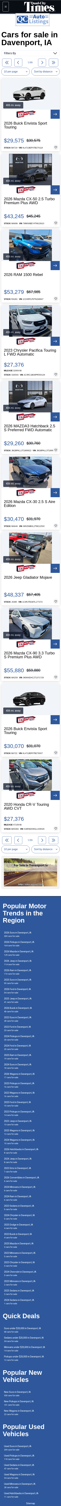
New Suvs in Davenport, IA (17, 1394)
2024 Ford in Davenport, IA (17, 1047)
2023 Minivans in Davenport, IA (19, 1255)
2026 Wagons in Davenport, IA (19, 1076)
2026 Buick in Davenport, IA (18, 1010)
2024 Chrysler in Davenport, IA (19, 1217)
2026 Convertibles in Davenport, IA (21, 1179)
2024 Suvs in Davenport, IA (17, 1066)
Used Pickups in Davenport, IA (19, 1457)
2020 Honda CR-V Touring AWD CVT (26, 806)
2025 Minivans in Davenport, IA (19, 1283)
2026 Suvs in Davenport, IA (17, 934)
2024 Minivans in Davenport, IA (19, 1189)
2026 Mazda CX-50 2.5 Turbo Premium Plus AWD (29, 201)
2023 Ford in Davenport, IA (17, 1029)
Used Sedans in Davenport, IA (19, 1467)
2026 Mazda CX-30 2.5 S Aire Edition (29, 504)
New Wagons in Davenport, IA (19, 1413)
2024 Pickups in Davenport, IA (19, 1038)
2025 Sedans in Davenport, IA (19, 1292)
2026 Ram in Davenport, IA (17, 972)
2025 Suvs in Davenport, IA (17, 981)
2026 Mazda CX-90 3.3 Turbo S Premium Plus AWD (29, 655)
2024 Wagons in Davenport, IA (19, 1142)
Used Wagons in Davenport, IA (19, 1476)
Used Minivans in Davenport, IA (19, 1486)
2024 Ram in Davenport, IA (17, 1198)
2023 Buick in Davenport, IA (18, 1236)
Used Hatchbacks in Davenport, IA (21, 1495)
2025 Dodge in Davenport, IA (18, 1226)
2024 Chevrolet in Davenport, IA (20, 1273)
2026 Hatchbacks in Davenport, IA (21, 1151)
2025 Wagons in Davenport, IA (19, 1132)
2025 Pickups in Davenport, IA (19, 1085)
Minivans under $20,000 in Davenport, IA (24, 1349)
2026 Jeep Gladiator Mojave (28, 577)
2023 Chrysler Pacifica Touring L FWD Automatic (30, 352)
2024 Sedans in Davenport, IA (19, 1302)
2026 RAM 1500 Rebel (23, 275)
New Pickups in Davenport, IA (19, 1403)
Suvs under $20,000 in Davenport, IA (22, 1330)
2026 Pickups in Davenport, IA (19, 944)
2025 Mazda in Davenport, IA (19, 1245)
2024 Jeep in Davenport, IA (18, 1160)
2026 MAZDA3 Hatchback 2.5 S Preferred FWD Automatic (29, 428)
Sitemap (30, 1503)
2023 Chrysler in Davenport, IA (19, 1264)
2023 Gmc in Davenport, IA (17, 1170)
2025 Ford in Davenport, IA (17, 1104)
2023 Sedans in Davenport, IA (19, 1208)
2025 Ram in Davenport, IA (17, 1057)
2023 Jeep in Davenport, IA (18, 1123)
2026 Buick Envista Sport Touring (25, 125)
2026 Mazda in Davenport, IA (19, 953)
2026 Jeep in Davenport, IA (18, 963)
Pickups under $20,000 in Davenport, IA (24, 1358)
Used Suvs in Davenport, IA (17, 1448)
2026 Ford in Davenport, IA (17, 991)
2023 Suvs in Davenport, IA (17, 1019)
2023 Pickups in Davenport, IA (19, 1113)
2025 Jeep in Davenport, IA (18, 1000)
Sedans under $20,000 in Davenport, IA (24, 1339)
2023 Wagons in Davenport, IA (19, 1094)
